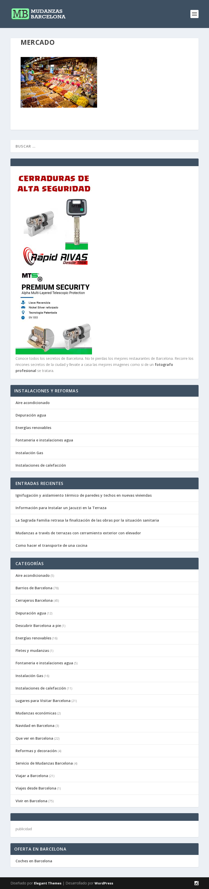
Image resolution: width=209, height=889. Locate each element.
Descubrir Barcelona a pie (38, 625)
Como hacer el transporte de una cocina (51, 545)
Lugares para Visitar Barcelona (43, 700)
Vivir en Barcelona (31, 800)
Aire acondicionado (33, 402)
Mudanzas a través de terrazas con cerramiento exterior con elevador (78, 532)
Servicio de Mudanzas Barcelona (44, 763)
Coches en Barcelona (34, 860)
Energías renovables (33, 427)
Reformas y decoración (36, 750)
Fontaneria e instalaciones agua (44, 440)
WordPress (104, 883)
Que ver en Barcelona (34, 738)
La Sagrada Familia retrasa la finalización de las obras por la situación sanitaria (87, 520)
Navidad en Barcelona (35, 725)
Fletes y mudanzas (32, 650)
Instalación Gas (29, 452)
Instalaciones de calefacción (41, 465)
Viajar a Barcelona (32, 775)
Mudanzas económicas (36, 713)
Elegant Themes (47, 883)
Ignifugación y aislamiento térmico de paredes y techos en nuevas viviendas (84, 495)
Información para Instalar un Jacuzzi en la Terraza (61, 507)
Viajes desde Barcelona (36, 788)
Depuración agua (31, 415)
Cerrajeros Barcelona (34, 600)
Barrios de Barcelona (34, 587)
